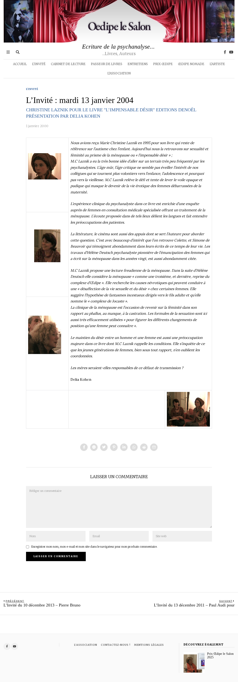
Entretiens (138, 64)
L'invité (32, 89)
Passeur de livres (106, 64)
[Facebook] (225, 52)
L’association (119, 73)
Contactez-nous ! (115, 644)
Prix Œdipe (163, 64)
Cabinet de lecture (68, 64)
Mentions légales (149, 644)
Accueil (20, 64)
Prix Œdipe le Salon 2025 (220, 655)
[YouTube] (231, 52)
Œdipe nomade (191, 64)
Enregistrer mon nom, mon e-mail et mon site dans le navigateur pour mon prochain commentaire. (94, 546)
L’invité (39, 64)
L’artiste (217, 64)
